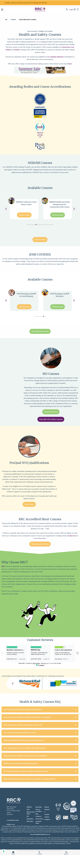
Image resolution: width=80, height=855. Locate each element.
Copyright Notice (38, 822)
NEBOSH (29, 807)
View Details (29, 504)
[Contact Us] (67, 9)
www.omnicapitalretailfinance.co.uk (40, 834)
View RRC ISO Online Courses (51, 419)
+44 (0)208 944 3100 (13, 820)
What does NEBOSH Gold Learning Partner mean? (23, 740)
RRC (6, 19)
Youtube (46, 817)
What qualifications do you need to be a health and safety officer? (29, 779)
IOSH (28, 809)
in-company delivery (56, 57)
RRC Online (30, 821)
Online (17, 50)
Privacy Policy (39, 819)
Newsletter (39, 807)
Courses (13, 19)
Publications (30, 819)
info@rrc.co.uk (11, 824)
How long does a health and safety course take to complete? (27, 717)
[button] (27, 224)
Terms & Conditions (39, 810)
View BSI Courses (51, 412)
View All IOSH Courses (40, 331)
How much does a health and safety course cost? (22, 725)
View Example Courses (40, 544)
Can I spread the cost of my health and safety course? (24, 748)
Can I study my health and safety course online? (22, 709)
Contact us (71, 536)
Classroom (65, 47)
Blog (37, 814)
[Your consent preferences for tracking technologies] (4, 851)
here (70, 64)
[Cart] (78, 9)
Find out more (24, 215)
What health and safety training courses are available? (25, 756)
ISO (28, 816)
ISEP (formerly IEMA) (31, 813)
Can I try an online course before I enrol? (19, 733)
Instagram (47, 819)
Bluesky (46, 807)
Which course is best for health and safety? (20, 763)
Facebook (47, 809)
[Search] (66, 852)
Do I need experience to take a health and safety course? (25, 771)
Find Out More (40, 240)
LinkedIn (46, 814)
